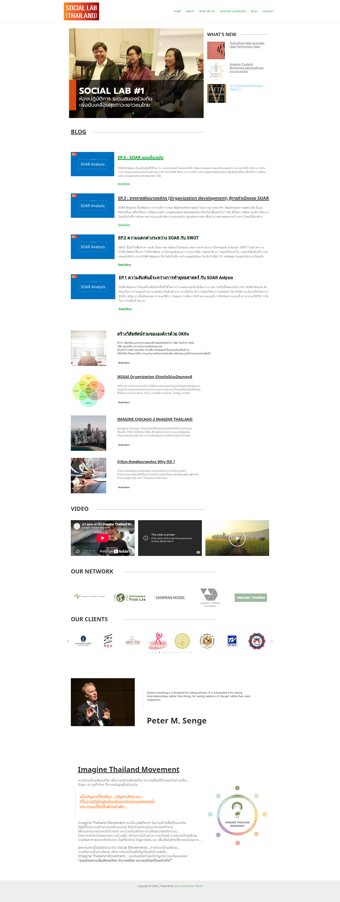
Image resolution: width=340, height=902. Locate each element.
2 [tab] (152, 652)
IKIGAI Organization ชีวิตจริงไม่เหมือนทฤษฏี (154, 377)
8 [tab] (173, 652)
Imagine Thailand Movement (128, 770)
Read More (124, 183)
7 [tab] (170, 652)
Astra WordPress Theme (189, 886)
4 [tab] (159, 652)
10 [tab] (180, 652)
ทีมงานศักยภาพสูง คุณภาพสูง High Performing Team (247, 45)
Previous (68, 641)
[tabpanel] (83, 641)
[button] (74, 73)
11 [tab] (184, 652)
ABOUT (190, 11)
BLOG (254, 11)
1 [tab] (149, 652)
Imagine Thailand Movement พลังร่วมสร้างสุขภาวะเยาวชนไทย (247, 68)
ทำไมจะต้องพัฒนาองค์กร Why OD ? (146, 462)
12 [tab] (187, 652)
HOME (177, 11)
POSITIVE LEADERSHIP (233, 11)
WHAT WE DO (207, 11)
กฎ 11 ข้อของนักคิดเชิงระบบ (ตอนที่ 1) (246, 87)
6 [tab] (166, 652)
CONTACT (268, 11)
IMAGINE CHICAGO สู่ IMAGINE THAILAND (155, 419)
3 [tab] (156, 652)
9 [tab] (177, 652)
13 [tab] (191, 652)
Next (272, 641)
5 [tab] (163, 652)
